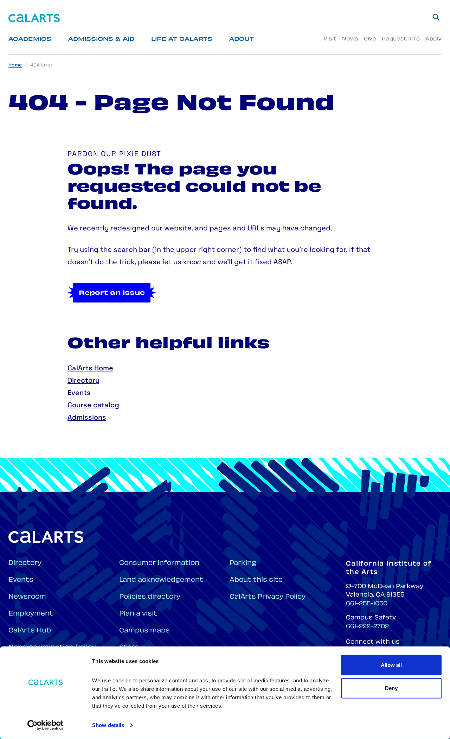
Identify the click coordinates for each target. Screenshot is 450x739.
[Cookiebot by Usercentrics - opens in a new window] (45, 725)
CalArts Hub (29, 631)
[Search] (436, 17)
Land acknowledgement (161, 580)
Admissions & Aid (101, 39)
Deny (391, 688)
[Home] (34, 18)
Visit (329, 39)
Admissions (87, 417)
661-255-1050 (366, 604)
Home (15, 65)
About (241, 39)
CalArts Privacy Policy (268, 597)
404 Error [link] (41, 65)
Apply (433, 39)
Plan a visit (138, 614)
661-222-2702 (367, 627)
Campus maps (144, 631)
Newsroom (27, 597)
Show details (108, 725)
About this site (256, 580)
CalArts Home (90, 368)
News (350, 39)
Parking (243, 563)
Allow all (391, 665)
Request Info (401, 39)
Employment (30, 614)
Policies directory (149, 597)
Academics (29, 39)
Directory (83, 380)
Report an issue (112, 293)
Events (79, 393)
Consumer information (159, 563)
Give (370, 39)
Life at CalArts (181, 39)
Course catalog (93, 405)
